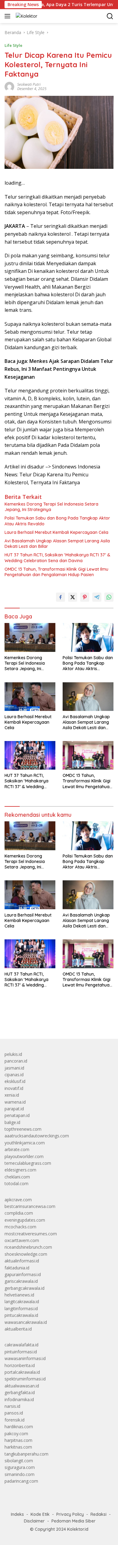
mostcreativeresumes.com (31, 1234)
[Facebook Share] (60, 597)
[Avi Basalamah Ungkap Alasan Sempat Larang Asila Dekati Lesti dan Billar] (88, 696)
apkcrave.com (18, 1199)
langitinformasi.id (21, 1308)
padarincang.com (21, 1481)
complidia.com (19, 1213)
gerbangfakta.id (20, 1392)
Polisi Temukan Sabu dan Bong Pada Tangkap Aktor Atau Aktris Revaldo (57, 520)
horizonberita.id (20, 1365)
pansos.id (14, 1413)
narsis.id (12, 1406)
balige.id (12, 1122)
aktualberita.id (18, 1329)
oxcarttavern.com (22, 1240)
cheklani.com (17, 1177)
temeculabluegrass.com (28, 1163)
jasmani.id (14, 1068)
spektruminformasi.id (25, 1379)
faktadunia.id (17, 1268)
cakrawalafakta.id (21, 1345)
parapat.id (14, 1109)
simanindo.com (19, 1474)
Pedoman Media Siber (73, 1521)
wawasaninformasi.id (25, 1358)
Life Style (13, 45)
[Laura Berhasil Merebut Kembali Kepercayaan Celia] (30, 696)
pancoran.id (16, 1061)
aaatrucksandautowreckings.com (37, 1136)
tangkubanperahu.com (26, 1454)
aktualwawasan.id (22, 1386)
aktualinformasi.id (22, 1261)
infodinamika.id (19, 1399)
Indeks (17, 1514)
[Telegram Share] (96, 597)
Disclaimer (34, 1521)
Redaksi (98, 1514)
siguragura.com (20, 1467)
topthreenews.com (23, 1129)
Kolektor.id (77, 1529)
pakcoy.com (16, 1433)
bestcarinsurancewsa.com (30, 1206)
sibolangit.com (19, 1460)
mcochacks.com (20, 1227)
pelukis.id (13, 1054)
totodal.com (16, 1183)
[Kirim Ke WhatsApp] (108, 597)
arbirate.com (17, 1149)
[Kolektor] (25, 15)
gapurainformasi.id (23, 1274)
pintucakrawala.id (21, 1315)
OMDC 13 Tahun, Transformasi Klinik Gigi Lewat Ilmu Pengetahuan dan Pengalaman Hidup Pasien (56, 571)
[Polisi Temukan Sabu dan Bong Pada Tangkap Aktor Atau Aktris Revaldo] (88, 637)
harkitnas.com (18, 1447)
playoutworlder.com (24, 1156)
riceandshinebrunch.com (28, 1247)
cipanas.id (14, 1074)
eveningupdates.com (25, 1220)
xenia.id (12, 1095)
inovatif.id (14, 1088)
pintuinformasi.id (21, 1352)
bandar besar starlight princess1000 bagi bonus (51, 1020)
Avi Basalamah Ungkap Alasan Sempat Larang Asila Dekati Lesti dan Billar (57, 543)
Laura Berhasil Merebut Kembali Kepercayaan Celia (56, 532)
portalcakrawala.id (22, 1372)
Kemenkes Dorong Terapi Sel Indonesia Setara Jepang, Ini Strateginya (51, 506)
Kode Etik (40, 1514)
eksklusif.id (15, 1081)
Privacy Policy (70, 1514)
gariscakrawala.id (21, 1281)
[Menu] (9, 16)
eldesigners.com (20, 1170)
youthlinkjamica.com (25, 1143)
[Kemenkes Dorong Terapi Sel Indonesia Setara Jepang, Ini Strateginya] (30, 637)
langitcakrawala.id (22, 1301)
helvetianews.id (19, 1295)
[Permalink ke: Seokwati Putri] (9, 86)
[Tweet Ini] (72, 597)
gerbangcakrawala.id (24, 1288)
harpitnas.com (18, 1440)
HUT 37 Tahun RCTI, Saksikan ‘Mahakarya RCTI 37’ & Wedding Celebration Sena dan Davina (57, 557)
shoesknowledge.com (26, 1254)
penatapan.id (17, 1115)
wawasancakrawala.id (26, 1322)
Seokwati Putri (29, 84)
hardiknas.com (19, 1426)
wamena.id (15, 1102)
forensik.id (15, 1420)
